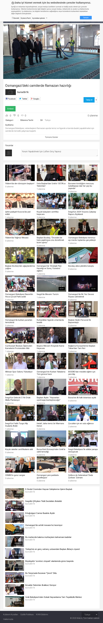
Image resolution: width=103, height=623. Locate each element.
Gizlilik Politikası (27, 614)
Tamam (86, 18)
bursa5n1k (23, 92)
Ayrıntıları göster (38, 18)
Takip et (89, 100)
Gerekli (16, 18)
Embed (10, 109)
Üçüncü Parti (26, 18)
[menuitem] (84, 76)
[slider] (51, 71)
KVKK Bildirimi (42, 614)
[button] (12, 75)
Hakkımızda (8, 619)
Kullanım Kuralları (10, 614)
